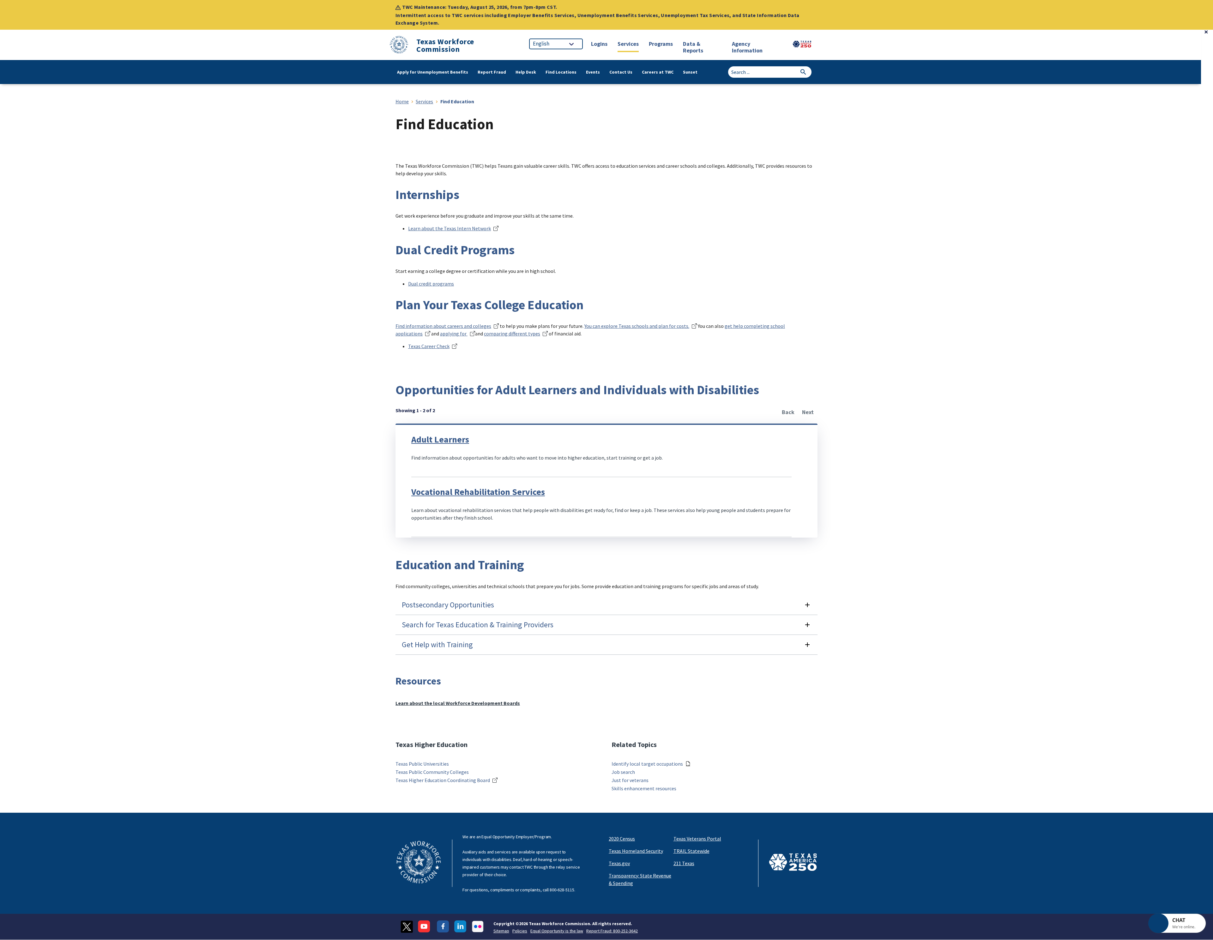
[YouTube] (425, 926)
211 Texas (683, 863)
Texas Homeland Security (636, 851)
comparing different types (512, 333)
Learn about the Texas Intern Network (449, 228)
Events (593, 72)
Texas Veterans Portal (697, 838)
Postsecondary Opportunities (448, 605)
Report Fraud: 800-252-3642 (612, 931)
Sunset (690, 72)
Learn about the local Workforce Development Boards (457, 703)
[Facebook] (443, 926)
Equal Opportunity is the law (556, 931)
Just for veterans (630, 780)
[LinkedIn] (460, 926)
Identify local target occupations (647, 764)
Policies (519, 931)
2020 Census (622, 838)
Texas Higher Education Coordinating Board (442, 780)
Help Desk (526, 72)
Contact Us (620, 72)
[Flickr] (478, 926)
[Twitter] (407, 926)
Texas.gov (619, 863)
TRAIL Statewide (691, 851)
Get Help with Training (437, 644)
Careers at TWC (657, 72)
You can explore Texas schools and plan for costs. (636, 326)
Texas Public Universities (422, 764)
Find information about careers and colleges (443, 326)
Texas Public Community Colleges (432, 772)
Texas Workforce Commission (445, 45)
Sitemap (501, 931)
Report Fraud (492, 72)
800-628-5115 (562, 890)
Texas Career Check (429, 346)
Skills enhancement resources (644, 788)
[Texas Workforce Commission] (398, 45)
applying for (454, 333)
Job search (623, 772)
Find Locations (561, 72)
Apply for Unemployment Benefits (432, 72)
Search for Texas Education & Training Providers (477, 625)
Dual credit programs (431, 283)
